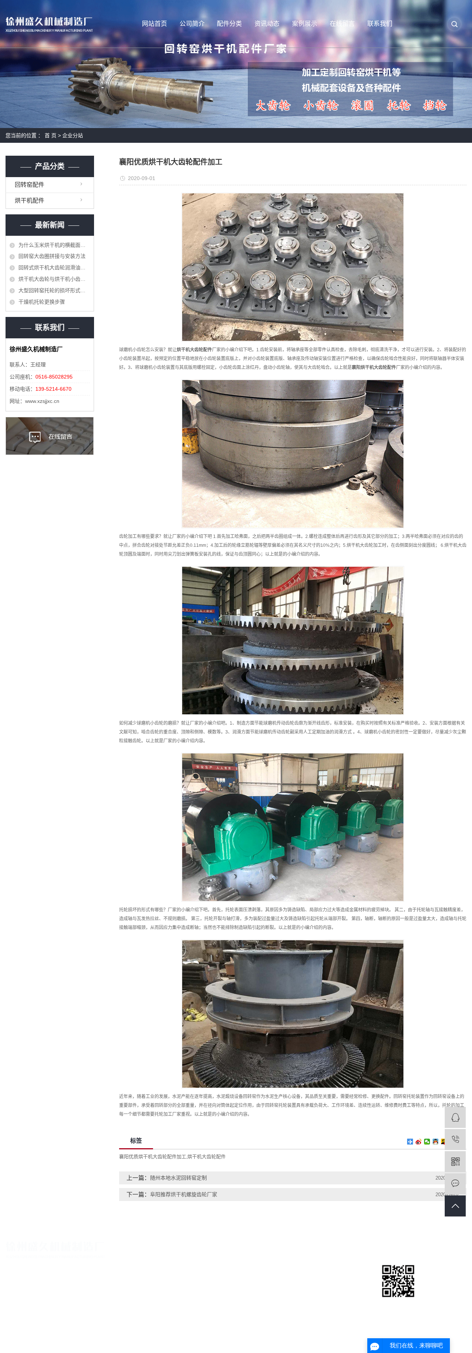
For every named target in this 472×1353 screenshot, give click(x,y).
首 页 (50, 135)
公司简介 (192, 23)
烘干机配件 (29, 200)
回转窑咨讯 (325, 1279)
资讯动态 (267, 23)
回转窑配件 (29, 185)
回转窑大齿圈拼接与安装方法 (52, 256)
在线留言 (342, 23)
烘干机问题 (325, 1291)
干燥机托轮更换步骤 (41, 302)
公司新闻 (322, 1266)
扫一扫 (398, 1306)
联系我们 (379, 23)
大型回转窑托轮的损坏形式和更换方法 (54, 290)
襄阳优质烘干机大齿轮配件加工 (152, 1156)
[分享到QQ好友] (436, 1142)
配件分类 (229, 23)
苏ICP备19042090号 (170, 1340)
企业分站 (72, 135)
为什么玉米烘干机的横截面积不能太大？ (54, 245)
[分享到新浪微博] (419, 1142)
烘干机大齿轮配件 (206, 1156)
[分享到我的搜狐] (444, 1142)
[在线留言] (455, 1183)
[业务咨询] (455, 1117)
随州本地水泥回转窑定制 (178, 1178)
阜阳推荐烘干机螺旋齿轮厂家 (183, 1194)
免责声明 (456, 1340)
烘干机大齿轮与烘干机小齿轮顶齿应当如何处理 (54, 279)
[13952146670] (455, 1139)
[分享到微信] (427, 1142)
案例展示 (304, 23)
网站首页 (154, 23)
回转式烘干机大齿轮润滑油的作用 (54, 267)
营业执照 (166, 1279)
